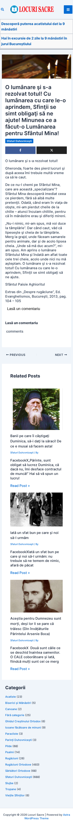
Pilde (8, 746)
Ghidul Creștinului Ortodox (23, 721)
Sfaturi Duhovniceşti (19, 141)
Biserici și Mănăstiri (18, 703)
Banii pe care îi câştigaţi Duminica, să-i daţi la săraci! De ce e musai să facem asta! (35, 441)
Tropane (10, 789)
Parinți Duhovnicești (18, 740)
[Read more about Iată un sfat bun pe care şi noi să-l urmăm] (36, 509)
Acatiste (10, 696)
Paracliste (11, 733)
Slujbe (9, 783)
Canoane (11, 709)
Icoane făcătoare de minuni (23, 727)
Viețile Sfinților (15, 795)
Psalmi (9, 752)
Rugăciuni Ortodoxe (18, 764)
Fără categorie (14, 715)
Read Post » (20, 486)
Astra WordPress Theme (47, 816)
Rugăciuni (11, 758)
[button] (2, 9)
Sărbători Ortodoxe (17, 770)
